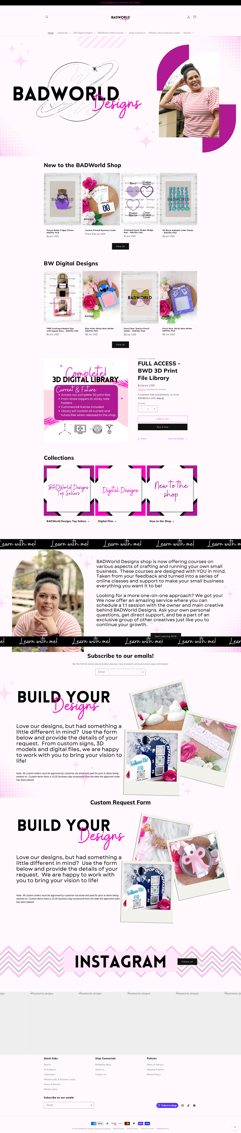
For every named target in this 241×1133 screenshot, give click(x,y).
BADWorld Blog (103, 1065)
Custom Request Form (120, 802)
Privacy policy (132, 1129)
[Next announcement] (196, 2)
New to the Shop (160, 521)
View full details (176, 439)
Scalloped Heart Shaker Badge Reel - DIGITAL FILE (138, 231)
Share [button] (143, 439)
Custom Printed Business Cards (100, 230)
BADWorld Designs (86, 1129)
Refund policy (51, 1089)
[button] (47, 17)
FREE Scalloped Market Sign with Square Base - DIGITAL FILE (63, 329)
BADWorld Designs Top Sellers (66, 521)
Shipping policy (163, 1129)
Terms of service (147, 1129)
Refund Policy (154, 1074)
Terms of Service (52, 1084)
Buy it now (162, 427)
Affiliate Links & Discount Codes (59, 1079)
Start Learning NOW (166, 636)
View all (120, 246)
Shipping (141, 389)
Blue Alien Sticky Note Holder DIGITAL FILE (99, 329)
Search (47, 1065)
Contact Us (100, 1074)
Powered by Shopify (102, 1129)
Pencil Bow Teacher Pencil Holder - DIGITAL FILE (136, 329)
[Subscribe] (142, 672)
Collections (49, 1074)
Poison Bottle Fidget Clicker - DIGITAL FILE (61, 231)
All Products (50, 1069)
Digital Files (105, 521)
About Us (99, 1069)
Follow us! (187, 961)
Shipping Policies (155, 1069)
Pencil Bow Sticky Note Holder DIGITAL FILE (177, 329)
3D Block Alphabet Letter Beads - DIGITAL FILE (177, 231)
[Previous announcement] (45, 2)
